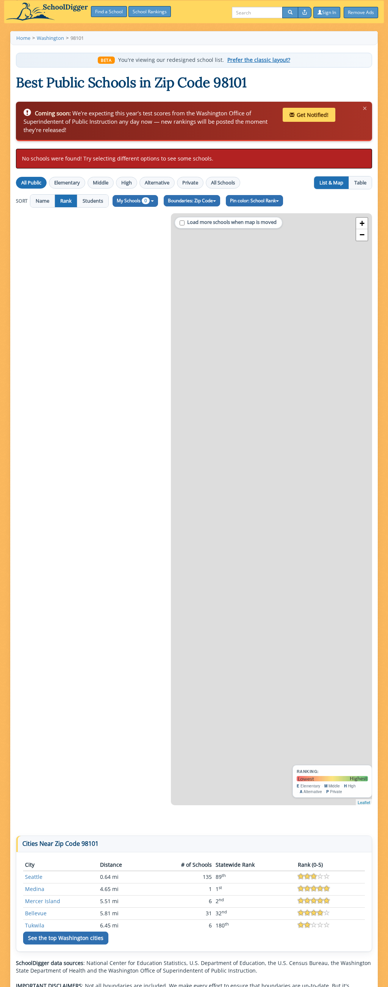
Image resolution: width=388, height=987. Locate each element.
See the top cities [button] (65, 937)
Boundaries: (190, 200)
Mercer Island (42, 901)
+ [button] (362, 223)
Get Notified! (313, 114)
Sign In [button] (329, 12)
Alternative (157, 182)
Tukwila (34, 925)
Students (93, 200)
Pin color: (253, 200)
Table (360, 182)
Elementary (67, 182)
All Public (31, 182)
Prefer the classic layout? (258, 60)
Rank (66, 200)
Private (190, 182)
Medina (34, 889)
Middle (100, 182)
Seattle (33, 876)
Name (42, 200)
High (126, 182)
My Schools (132, 200)
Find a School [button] (109, 11)
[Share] (304, 12)
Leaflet (364, 802)
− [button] (362, 234)
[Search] (290, 12)
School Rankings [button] (150, 11)
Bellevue (36, 913)
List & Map (331, 182)
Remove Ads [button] (361, 12)
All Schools (223, 182)
